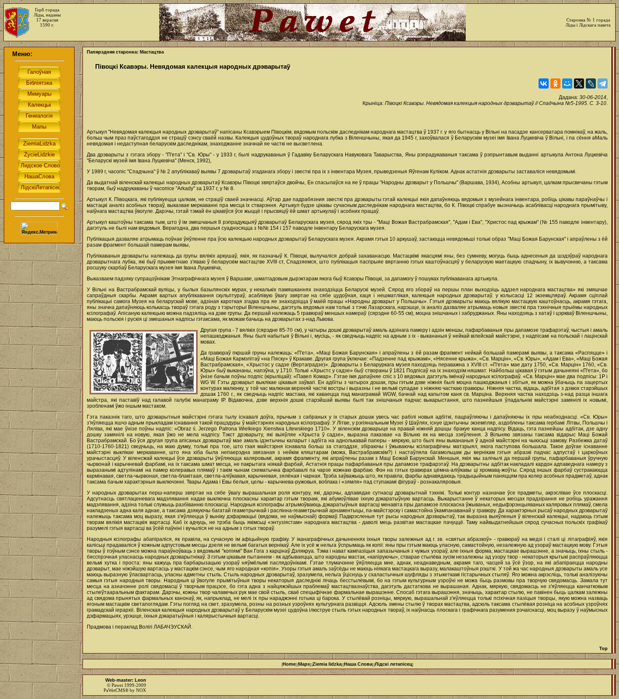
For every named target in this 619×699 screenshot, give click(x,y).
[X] (579, 83)
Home (289, 664)
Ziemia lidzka (327, 664)
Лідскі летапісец (393, 664)
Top (603, 648)
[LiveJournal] (591, 83)
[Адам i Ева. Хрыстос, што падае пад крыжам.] (143, 362)
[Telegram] (603, 83)
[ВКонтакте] (544, 83)
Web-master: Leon (125, 680)
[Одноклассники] (555, 83)
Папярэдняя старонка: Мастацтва (125, 51)
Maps (304, 664)
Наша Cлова (358, 664)
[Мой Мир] (567, 83)
